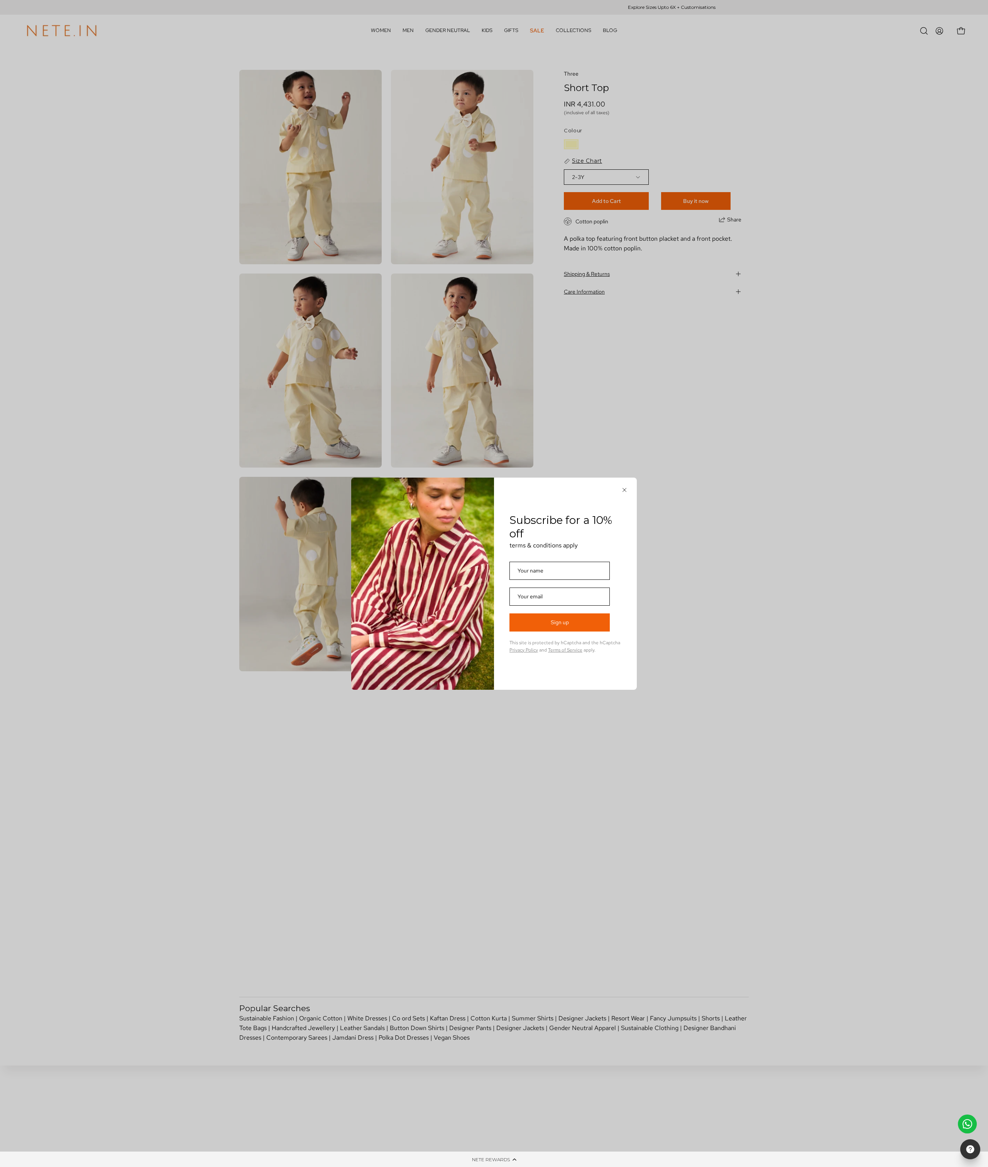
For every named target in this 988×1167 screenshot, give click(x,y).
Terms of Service (565, 650)
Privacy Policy (523, 650)
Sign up (560, 622)
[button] (494, 1159)
